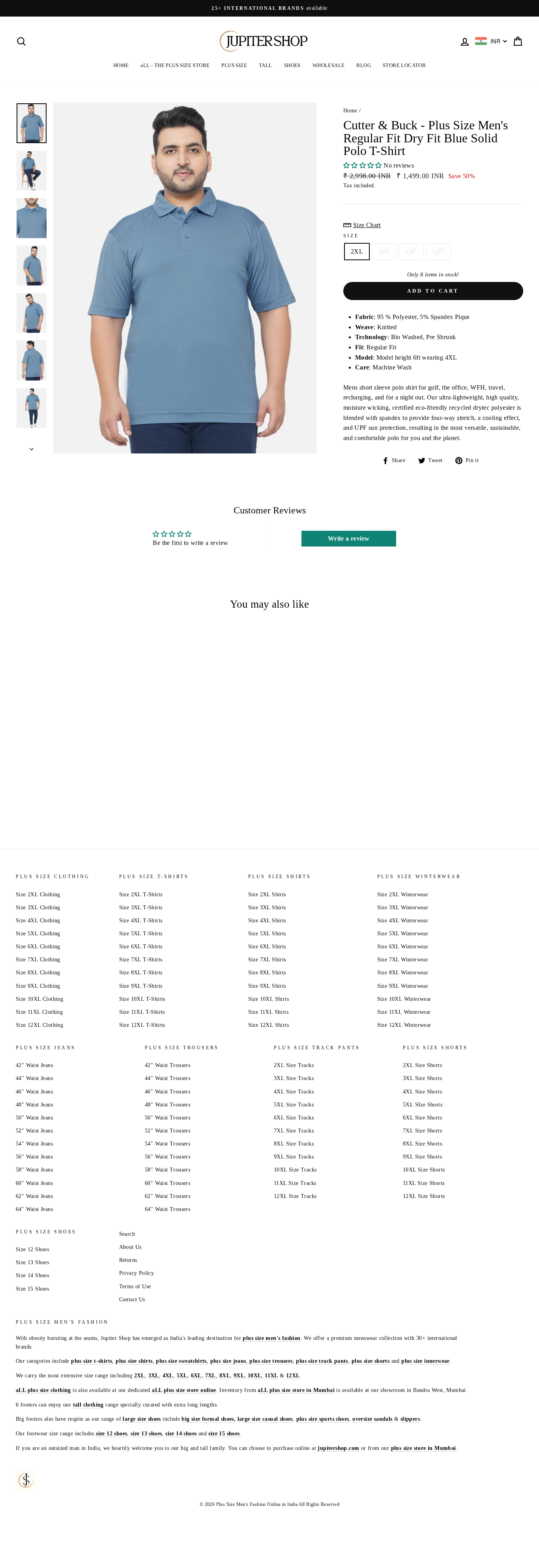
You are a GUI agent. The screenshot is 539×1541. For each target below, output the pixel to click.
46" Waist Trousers (167, 1092)
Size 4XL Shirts (267, 920)
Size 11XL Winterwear (404, 1012)
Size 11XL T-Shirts (142, 1012)
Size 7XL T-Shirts (141, 960)
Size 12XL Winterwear (404, 1025)
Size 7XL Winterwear (403, 960)
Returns (128, 1260)
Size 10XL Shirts (268, 999)
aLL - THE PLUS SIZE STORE (175, 65)
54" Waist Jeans (34, 1144)
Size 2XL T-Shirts (141, 894)
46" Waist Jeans (34, 1092)
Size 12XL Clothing (39, 1025)
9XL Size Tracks (294, 1157)
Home (350, 111)
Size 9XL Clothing (38, 986)
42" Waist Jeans (34, 1065)
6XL (438, 251)
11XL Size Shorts (423, 1183)
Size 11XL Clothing (39, 1012)
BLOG (363, 65)
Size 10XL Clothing (39, 999)
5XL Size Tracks (294, 1105)
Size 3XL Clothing (38, 907)
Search (127, 1234)
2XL (357, 251)
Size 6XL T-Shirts (141, 947)
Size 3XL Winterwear (403, 907)
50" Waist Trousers (167, 1118)
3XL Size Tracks (294, 1078)
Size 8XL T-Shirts (141, 973)
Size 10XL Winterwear (404, 999)
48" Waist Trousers (167, 1105)
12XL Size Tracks (295, 1196)
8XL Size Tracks (294, 1144)
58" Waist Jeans (34, 1170)
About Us (130, 1247)
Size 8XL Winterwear (403, 973)
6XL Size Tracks (294, 1118)
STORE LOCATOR (404, 65)
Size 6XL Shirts (267, 947)
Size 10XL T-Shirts (142, 999)
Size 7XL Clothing (38, 960)
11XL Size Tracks (295, 1183)
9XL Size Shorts (422, 1157)
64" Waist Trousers (167, 1209)
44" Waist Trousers (167, 1078)
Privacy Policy (136, 1273)
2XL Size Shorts (422, 1065)
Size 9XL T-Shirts (141, 986)
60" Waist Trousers (167, 1183)
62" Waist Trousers (167, 1196)
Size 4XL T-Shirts (141, 920)
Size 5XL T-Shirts (141, 934)
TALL (265, 65)
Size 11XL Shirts (268, 1012)
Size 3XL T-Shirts (141, 907)
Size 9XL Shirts (267, 986)
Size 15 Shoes (32, 1289)
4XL (411, 251)
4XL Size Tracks (294, 1092)
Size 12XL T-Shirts (142, 1025)
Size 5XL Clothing (38, 934)
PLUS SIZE (234, 65)
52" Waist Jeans (34, 1131)
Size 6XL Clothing (38, 947)
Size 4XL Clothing (38, 920)
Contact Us (132, 1299)
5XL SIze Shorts (422, 1105)
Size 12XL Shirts (268, 1025)
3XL (384, 251)
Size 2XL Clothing (38, 894)
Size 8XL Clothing (38, 973)
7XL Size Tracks (294, 1131)
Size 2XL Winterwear (403, 894)
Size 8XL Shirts (267, 973)
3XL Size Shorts (422, 1078)
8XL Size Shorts (422, 1144)
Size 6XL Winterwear (403, 947)
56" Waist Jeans (34, 1157)
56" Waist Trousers (167, 1157)
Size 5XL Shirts (267, 934)
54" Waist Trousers (167, 1144)
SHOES (292, 65)
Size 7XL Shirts (267, 960)
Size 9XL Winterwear (403, 986)
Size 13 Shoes (32, 1262)
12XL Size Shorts (424, 1196)
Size (351, 236)
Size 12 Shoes (32, 1249)
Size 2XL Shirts (267, 894)
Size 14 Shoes (32, 1275)
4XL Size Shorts (422, 1092)
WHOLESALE (329, 65)
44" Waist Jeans (34, 1078)
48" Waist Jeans (34, 1105)
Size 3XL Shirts (267, 907)
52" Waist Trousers (167, 1131)
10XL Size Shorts (424, 1170)
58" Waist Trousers (167, 1170)
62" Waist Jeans (34, 1196)
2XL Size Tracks (294, 1065)
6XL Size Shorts (422, 1118)
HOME (121, 65)
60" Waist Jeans (34, 1183)
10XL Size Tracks (295, 1170)
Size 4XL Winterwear (403, 920)
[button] (362, 165)
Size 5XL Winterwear (403, 934)
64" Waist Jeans (34, 1209)
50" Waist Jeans (34, 1118)
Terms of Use (135, 1286)
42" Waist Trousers (167, 1065)
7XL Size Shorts (422, 1131)
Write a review (349, 538)
